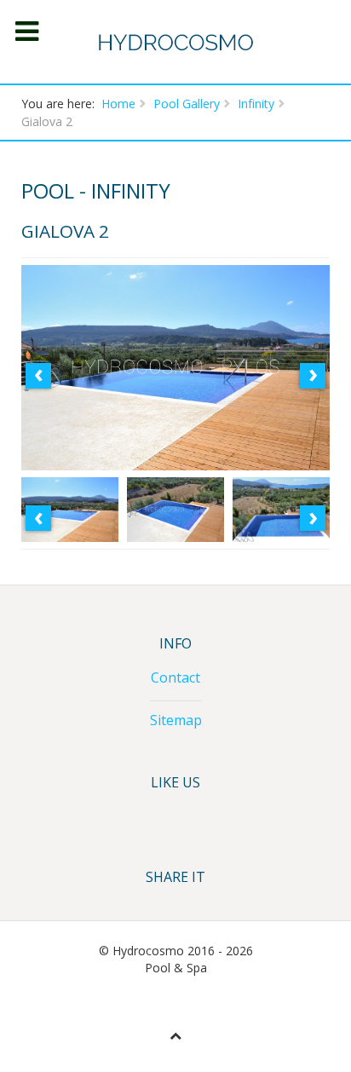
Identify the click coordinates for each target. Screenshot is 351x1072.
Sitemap (176, 720)
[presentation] (38, 376)
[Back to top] (175, 1035)
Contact (175, 677)
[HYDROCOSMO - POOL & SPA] (176, 41)
